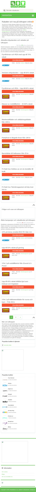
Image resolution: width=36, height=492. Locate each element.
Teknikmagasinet (6, 31)
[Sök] (5, 10)
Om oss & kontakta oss (7, 476)
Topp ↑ (33, 205)
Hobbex (24, 30)
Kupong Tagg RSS (33, 22)
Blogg (3, 474)
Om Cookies (5, 471)
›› (20, 317)
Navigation (7, 15)
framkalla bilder (7, 345)
